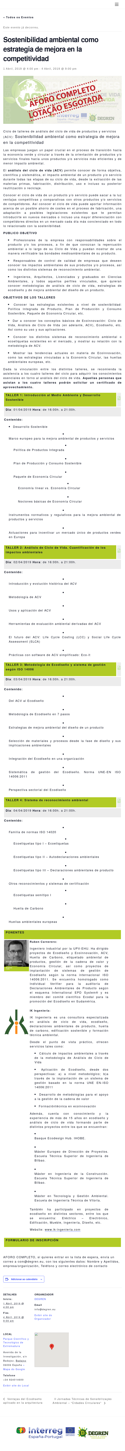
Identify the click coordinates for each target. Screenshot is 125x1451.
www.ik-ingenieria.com (63, 1229)
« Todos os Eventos (18, 17)
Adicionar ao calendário (24, 1279)
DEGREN (40, 1299)
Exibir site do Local (16, 1385)
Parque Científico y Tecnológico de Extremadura (16, 1342)
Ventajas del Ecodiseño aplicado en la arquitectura (23, 1401)
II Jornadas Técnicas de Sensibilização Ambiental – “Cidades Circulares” (82, 1401)
